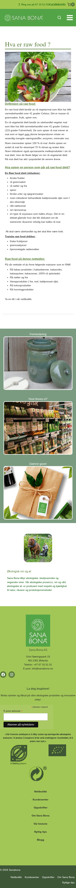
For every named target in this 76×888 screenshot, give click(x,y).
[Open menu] (70, 17)
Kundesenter (40, 799)
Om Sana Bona (40, 815)
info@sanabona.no (42, 668)
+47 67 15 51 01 (43, 664)
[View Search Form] (59, 17)
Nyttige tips (68, 882)
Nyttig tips (40, 831)
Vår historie (40, 823)
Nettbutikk (40, 791)
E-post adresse (13, 711)
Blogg (40, 839)
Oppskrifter (40, 807)
